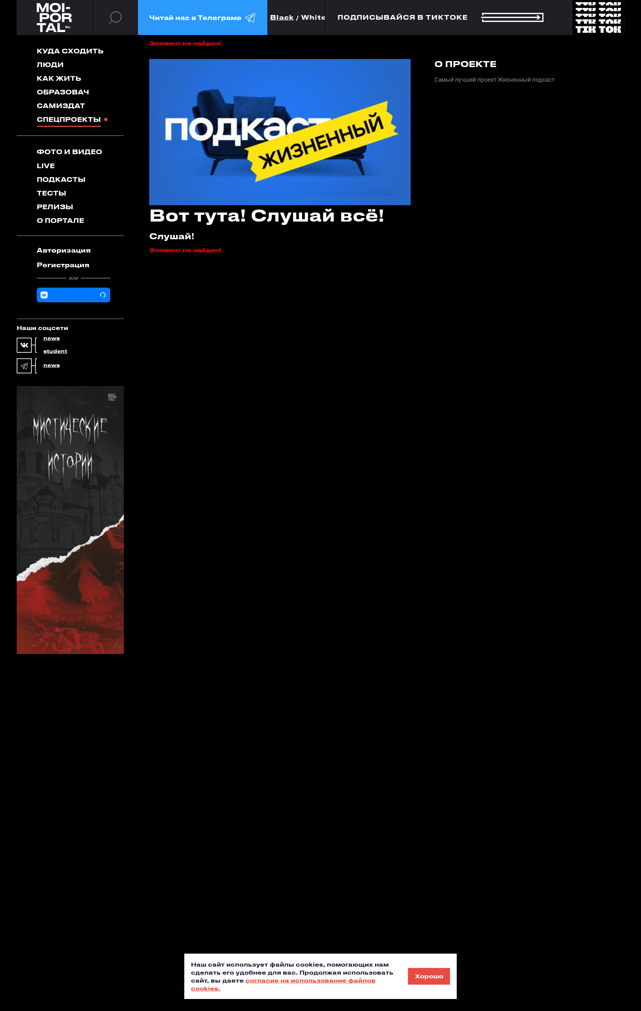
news (51, 338)
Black (282, 17)
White (314, 17)
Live (46, 166)
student (55, 351)
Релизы (55, 207)
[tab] (73, 250)
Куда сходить (70, 51)
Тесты (51, 193)
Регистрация (63, 265)
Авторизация (64, 250)
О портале (60, 220)
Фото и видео (69, 151)
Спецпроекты (69, 119)
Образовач (63, 92)
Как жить (59, 78)
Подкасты (61, 179)
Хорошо (429, 976)
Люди (50, 64)
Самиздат (61, 105)
